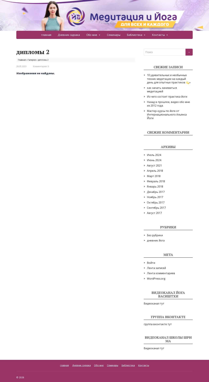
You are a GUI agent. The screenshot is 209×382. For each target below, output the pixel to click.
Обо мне (91, 35)
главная (46, 35)
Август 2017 (154, 213)
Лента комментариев (161, 273)
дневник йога (156, 240)
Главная (22, 59)
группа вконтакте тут (158, 324)
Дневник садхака (69, 35)
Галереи (32, 59)
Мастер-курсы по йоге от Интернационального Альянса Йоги (167, 114)
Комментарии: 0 (41, 66)
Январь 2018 (155, 186)
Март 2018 (154, 176)
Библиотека (134, 35)
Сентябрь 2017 (156, 207)
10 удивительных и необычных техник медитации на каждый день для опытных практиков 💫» (169, 78)
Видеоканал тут (154, 303)
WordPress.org (156, 278)
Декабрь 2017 (156, 192)
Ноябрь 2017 (155, 197)
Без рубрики (155, 235)
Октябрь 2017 (155, 202)
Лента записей (156, 268)
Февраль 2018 (156, 181)
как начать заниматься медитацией (162, 89)
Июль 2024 (154, 155)
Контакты (158, 35)
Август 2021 (154, 165)
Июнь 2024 (154, 160)
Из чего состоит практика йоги (167, 96)
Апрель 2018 (155, 171)
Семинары (113, 35)
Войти (151, 263)
